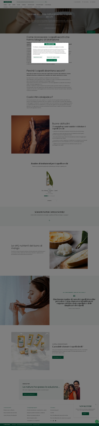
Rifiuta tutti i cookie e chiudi (53, 57)
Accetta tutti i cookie (51, 60)
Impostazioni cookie (38, 57)
